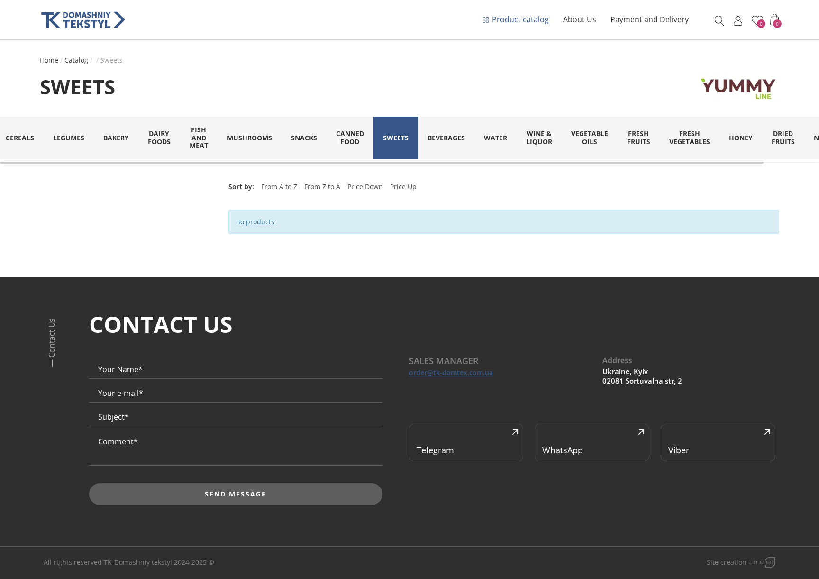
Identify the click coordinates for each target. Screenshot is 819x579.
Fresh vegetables (689, 137)
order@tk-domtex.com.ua (451, 372)
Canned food (350, 137)
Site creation (726, 562)
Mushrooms (249, 137)
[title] (83, 20)
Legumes (68, 137)
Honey (741, 137)
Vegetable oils (589, 137)
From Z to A (322, 186)
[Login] (738, 21)
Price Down (365, 186)
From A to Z (279, 186)
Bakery (116, 137)
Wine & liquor (539, 137)
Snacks (304, 137)
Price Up (403, 186)
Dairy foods (159, 137)
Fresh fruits (638, 137)
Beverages (446, 137)
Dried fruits (783, 137)
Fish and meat (199, 137)
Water (495, 137)
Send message (235, 493)
